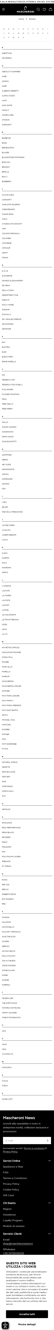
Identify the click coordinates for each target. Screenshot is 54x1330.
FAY (3, 375)
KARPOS (5, 558)
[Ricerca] (38, 9)
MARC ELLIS (7, 667)
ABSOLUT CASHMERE (11, 71)
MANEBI (5, 662)
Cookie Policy (11, 1189)
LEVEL (4, 624)
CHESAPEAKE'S (8, 209)
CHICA (4, 219)
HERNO (5, 460)
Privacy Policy (11, 1183)
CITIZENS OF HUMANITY (12, 224)
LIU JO (4, 634)
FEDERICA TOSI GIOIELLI (12, 385)
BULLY (5, 177)
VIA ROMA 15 (7, 1054)
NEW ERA (6, 777)
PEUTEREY (6, 837)
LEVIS (4, 629)
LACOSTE (6, 600)
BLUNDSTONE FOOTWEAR (13, 157)
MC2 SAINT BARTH (10, 710)
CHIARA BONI (8, 214)
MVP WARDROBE (9, 744)
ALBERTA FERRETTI (10, 91)
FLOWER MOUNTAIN (10, 394)
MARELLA (6, 672)
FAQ (5, 1172)
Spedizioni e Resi (13, 1166)
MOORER (6, 729)
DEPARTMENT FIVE (10, 295)
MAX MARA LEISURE (10, 696)
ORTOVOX (6, 809)
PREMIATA (6, 861)
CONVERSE (6, 243)
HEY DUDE (6, 464)
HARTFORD (7, 455)
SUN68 (5, 975)
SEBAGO (5, 946)
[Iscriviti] (47, 1140)
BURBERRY (6, 181)
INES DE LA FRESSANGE (12, 512)
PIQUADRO (6, 847)
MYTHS (5, 749)
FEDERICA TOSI (8, 380)
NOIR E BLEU (7, 786)
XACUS (5, 1081)
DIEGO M (5, 300)
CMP (4, 229)
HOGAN (5, 474)
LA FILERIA (6, 595)
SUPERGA (6, 985)
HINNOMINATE (8, 469)
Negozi (7, 1208)
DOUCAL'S (6, 314)
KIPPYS (5, 572)
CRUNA (5, 257)
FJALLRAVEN (7, 389)
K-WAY (5, 553)
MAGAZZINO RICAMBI (11, 652)
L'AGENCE (6, 586)
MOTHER (5, 734)
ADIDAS (5, 81)
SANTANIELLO (8, 927)
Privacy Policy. (10, 1151)
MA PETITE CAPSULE (10, 647)
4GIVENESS (7, 58)
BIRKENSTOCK (8, 148)
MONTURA (6, 725)
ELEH (4, 352)
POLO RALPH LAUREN (11, 856)
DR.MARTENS (8, 324)
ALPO (4, 100)
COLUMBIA (6, 238)
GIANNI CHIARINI (9, 427)
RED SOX (5, 885)
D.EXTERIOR (7, 276)
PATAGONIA (7, 823)
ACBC (4, 76)
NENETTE (6, 767)
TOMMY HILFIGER (9, 1013)
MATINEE (6, 691)
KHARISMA (6, 568)
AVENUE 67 (7, 125)
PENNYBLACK (8, 832)
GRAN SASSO (8, 437)
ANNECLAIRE (7, 115)
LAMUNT (5, 605)
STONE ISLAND (8, 970)
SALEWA (5, 917)
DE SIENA (6, 285)
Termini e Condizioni (15, 1178)
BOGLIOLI (6, 162)
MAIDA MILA (7, 657)
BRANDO (6, 167)
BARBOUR (6, 138)
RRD (4, 904)
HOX (4, 489)
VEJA (4, 1049)
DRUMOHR (6, 329)
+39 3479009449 (13, 1253)
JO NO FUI (6, 530)
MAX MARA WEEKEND (11, 705)
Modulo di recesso (13, 1226)
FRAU (4, 399)
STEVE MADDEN (9, 965)
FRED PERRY (7, 409)
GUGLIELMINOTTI (9, 441)
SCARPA (5, 941)
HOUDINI (5, 484)
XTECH (5, 1086)
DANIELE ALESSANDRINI (12, 281)
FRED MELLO (7, 404)
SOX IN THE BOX (8, 961)
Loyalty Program (12, 1220)
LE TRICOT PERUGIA (10, 620)
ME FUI (5, 715)
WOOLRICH (7, 1067)
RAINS (4, 880)
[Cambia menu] (3, 9)
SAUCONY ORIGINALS (11, 932)
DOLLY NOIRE (8, 305)
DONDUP (6, 309)
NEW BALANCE (8, 772)
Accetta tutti (27, 1314)
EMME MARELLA (9, 361)
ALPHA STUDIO (8, 96)
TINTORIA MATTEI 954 (11, 1008)
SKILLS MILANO (8, 956)
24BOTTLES (7, 53)
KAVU (4, 563)
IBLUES (5, 507)
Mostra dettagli (27, 1324)
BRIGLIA (5, 172)
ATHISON (6, 120)
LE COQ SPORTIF (9, 615)
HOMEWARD (7, 479)
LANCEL (5, 610)
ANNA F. (5, 110)
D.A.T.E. (5, 271)
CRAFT (5, 253)
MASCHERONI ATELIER (11, 686)
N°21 (4, 796)
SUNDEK (5, 980)
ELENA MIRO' (7, 357)
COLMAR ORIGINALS (11, 233)
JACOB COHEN (8, 525)
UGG (4, 1031)
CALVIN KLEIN (8, 195)
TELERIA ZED (7, 998)
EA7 (3, 342)
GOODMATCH (7, 432)
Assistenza (9, 1214)
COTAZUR (6, 248)
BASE (4, 143)
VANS (4, 1044)
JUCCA (5, 540)
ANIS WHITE (7, 105)
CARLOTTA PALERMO (11, 204)
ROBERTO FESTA (9, 894)
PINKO (4, 842)
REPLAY (5, 889)
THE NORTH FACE (9, 1003)
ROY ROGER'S (8, 899)
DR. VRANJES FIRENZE (11, 319)
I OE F (4, 502)
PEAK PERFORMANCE (11, 828)
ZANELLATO (7, 1099)
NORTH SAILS (8, 791)
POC (4, 852)
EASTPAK (6, 347)
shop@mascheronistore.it (18, 1243)
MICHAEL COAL (8, 720)
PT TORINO (6, 866)
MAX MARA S (7, 700)
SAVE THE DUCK (9, 937)
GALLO (5, 422)
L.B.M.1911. (6, 591)
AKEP (4, 86)
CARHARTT (7, 200)
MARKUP (5, 676)
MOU (4, 739)
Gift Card (8, 1195)
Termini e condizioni (34, 1148)
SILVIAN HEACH (8, 951)
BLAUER (5, 152)
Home (21, 19)
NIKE (4, 781)
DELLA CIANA (8, 290)
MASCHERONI (8, 681)
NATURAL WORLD (10, 762)
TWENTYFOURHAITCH (11, 1017)
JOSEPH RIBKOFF (9, 535)
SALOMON (6, 922)
